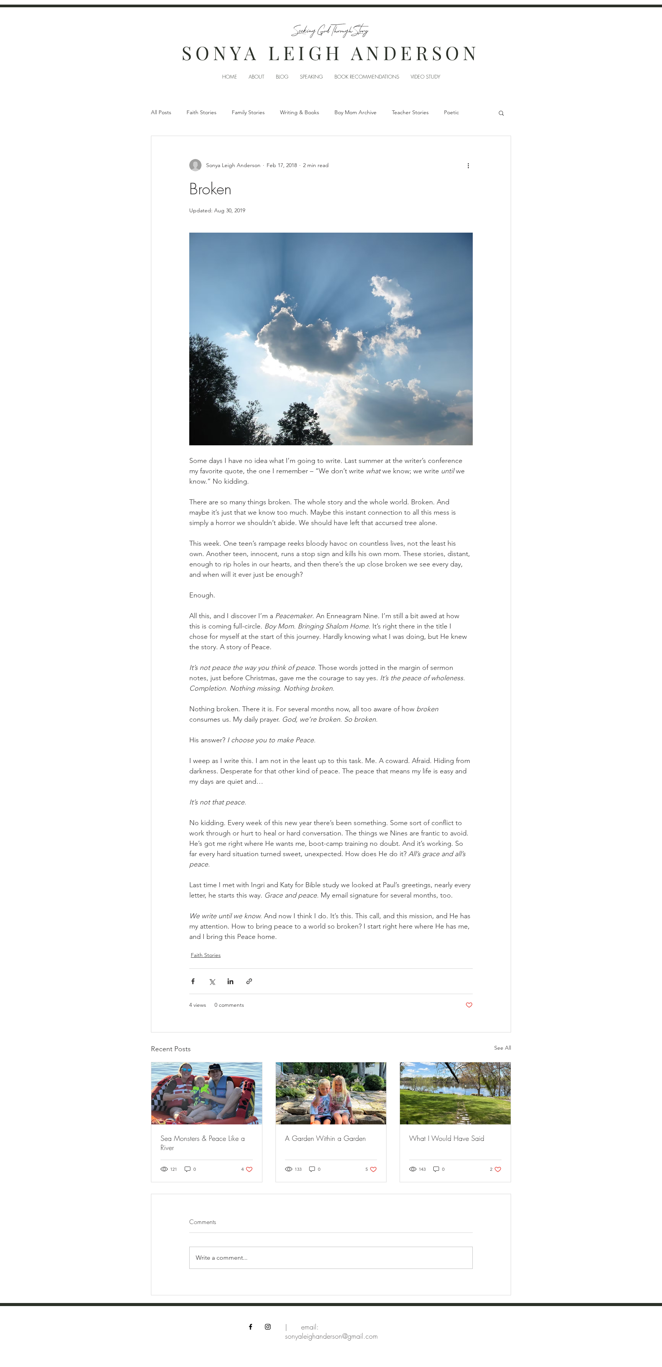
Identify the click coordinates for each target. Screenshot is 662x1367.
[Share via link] (249, 981)
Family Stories (248, 112)
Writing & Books (299, 112)
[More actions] (468, 165)
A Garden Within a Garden (325, 1138)
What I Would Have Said (446, 1138)
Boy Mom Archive (355, 112)
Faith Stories (201, 112)
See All (502, 1047)
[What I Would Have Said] (455, 1093)
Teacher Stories (410, 112)
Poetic (451, 112)
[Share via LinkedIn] (230, 981)
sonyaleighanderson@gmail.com (331, 1336)
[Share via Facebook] (193, 981)
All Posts (161, 112)
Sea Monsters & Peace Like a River (203, 1143)
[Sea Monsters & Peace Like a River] (206, 1093)
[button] (501, 113)
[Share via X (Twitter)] (211, 981)
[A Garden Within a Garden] (331, 1093)
